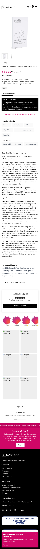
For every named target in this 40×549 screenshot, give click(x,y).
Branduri (5, 474)
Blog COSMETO (7, 476)
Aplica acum (7, 545)
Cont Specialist (7, 468)
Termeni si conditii (8, 485)
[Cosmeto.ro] (8, 7)
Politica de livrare (8, 490)
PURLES (4, 63)
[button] (22, 7)
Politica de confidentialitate (11, 488)
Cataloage (5, 471)
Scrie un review (20, 305)
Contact (4, 493)
